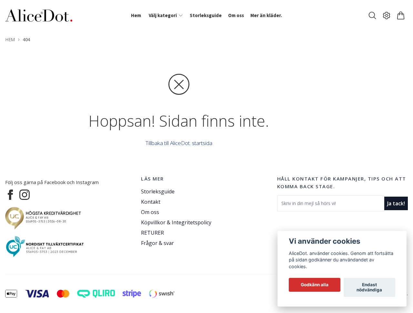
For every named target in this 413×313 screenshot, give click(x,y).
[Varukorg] (401, 15)
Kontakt (150, 201)
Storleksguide (158, 191)
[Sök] (372, 15)
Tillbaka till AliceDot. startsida (179, 143)
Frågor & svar (157, 243)
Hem (10, 39)
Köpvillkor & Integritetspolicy (176, 222)
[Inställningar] (386, 15)
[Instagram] (24, 195)
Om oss (150, 212)
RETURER (152, 232)
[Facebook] (10, 195)
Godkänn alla (314, 285)
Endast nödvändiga (369, 287)
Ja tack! (396, 203)
